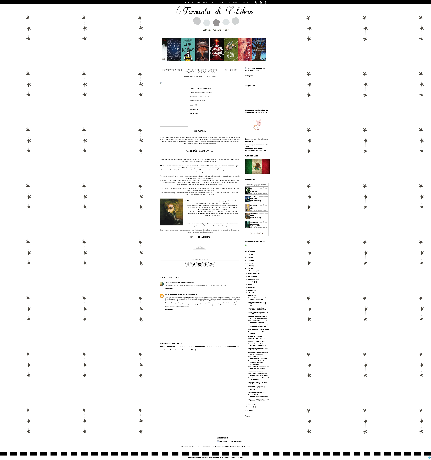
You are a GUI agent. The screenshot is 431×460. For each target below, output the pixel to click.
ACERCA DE (245, 2)
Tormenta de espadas (254, 223)
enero (250, 407)
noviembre (252, 273)
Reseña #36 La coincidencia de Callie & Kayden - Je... (258, 344)
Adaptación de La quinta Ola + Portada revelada (257, 317)
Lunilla (167, 282)
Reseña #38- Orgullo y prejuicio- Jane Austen (257, 308)
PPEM (205, 2)
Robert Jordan (256, 217)
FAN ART (213, 2)
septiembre (252, 279)
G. (221, 457)
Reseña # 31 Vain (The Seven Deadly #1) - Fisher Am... (258, 374)
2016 (248, 263)
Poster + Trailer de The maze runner (258, 332)
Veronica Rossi (256, 200)
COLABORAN (232, 2)
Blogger (247, 447)
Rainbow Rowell (254, 207)
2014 (249, 268)
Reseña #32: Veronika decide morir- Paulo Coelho (258, 367)
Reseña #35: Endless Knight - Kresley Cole (258, 349)
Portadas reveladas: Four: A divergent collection (258, 399)
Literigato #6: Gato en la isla (258, 329)
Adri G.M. (255, 191)
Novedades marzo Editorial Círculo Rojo (258, 378)
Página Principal (201, 346)
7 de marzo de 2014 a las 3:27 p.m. (182, 282)
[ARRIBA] (429, 458)
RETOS (222, 2)
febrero (251, 404)
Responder (169, 288)
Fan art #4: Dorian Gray (256, 341)
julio (250, 284)
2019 (248, 255)
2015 (248, 266)
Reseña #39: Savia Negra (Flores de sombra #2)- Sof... (257, 303)
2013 (248, 410)
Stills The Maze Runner (256, 338)
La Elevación (254, 189)
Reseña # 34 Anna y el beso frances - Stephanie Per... (258, 353)
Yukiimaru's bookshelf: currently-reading (256, 184)
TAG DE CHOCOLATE (255, 336)
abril (250, 293)
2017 (248, 260)
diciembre (252, 271)
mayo (250, 290)
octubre (251, 276)
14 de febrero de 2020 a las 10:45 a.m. (184, 294)
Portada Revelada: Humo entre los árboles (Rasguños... (257, 362)
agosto (251, 282)
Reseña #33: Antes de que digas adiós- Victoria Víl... (258, 357)
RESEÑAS (196, 2)
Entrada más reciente (168, 346)
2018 (248, 257)
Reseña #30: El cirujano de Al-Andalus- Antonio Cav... (258, 382)
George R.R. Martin (258, 226)
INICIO (187, 2)
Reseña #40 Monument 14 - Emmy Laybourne (258, 298)
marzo (250, 295)
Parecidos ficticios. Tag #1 (257, 392)
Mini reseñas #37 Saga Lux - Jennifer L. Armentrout (258, 321)
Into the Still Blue (253, 197)
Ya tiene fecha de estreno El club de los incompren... (258, 325)
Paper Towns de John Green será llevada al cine (258, 313)
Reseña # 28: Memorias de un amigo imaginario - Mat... (258, 395)
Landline (253, 205)
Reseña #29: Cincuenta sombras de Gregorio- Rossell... (257, 387)
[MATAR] (168, 61)
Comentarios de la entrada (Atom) (183, 350)
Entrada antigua (233, 346)
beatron (167, 294)
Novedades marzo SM (256, 371)
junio (250, 287)
